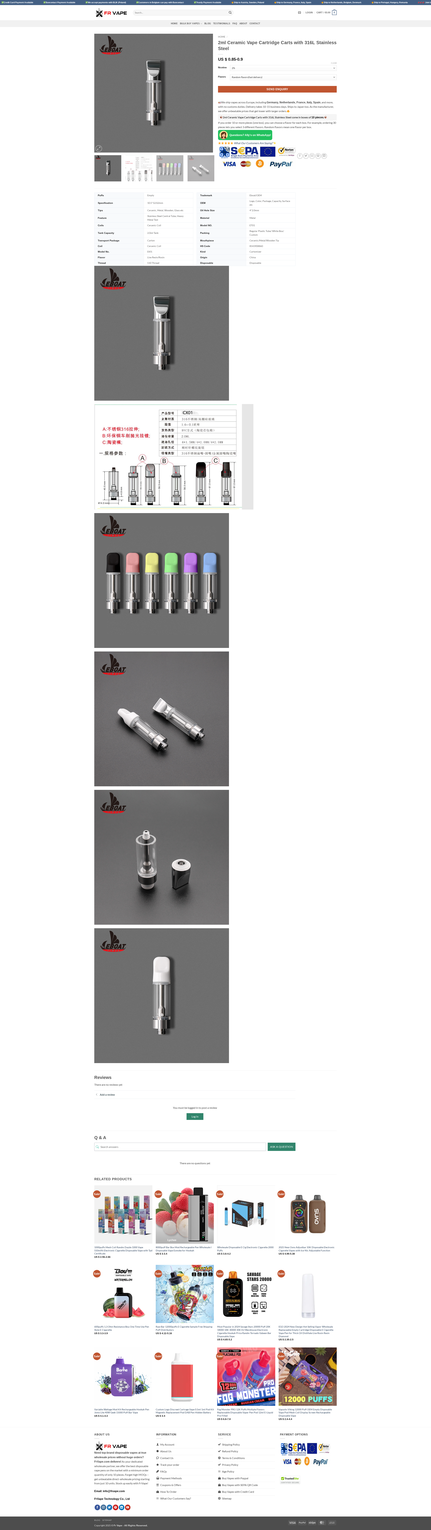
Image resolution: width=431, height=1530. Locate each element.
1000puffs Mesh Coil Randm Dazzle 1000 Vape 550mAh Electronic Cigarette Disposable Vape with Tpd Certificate (123, 1250)
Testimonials (221, 23)
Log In (195, 1116)
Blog (207, 23)
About (243, 23)
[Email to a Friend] (312, 156)
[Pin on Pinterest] (318, 156)
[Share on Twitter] (306, 156)
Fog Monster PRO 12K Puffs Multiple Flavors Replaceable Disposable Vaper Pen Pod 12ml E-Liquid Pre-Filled (245, 1412)
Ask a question (281, 1146)
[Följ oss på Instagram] (103, 1507)
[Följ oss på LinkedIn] (121, 1507)
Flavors (222, 77)
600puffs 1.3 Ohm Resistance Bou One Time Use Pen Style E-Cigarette (121, 1328)
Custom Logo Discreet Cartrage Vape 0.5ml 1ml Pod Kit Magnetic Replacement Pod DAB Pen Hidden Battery (185, 1411)
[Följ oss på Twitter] (109, 1507)
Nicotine (222, 67)
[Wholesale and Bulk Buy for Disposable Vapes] (111, 12)
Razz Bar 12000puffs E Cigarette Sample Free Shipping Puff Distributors (184, 1328)
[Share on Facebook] (300, 156)
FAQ (235, 23)
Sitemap (106, 1520)
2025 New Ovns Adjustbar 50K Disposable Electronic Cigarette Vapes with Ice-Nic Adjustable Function (307, 1249)
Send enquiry (277, 89)
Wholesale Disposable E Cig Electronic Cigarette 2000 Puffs (245, 1249)
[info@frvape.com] (300, 12)
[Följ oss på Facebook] (97, 1507)
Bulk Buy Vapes (190, 23)
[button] (309, 12)
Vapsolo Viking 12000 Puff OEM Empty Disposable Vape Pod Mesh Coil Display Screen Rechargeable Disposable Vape (305, 1412)
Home (174, 23)
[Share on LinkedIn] (324, 156)
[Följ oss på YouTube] (127, 1507)
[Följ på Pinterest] (115, 1507)
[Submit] (230, 13)
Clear (334, 63)
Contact (255, 23)
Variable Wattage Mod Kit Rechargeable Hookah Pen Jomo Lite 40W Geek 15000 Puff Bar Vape (121, 1411)
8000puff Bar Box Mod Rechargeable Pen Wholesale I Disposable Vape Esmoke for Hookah (183, 1249)
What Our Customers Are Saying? (253, 143)
